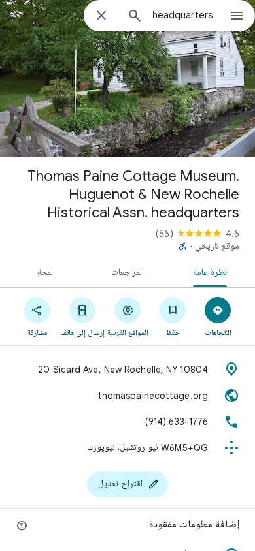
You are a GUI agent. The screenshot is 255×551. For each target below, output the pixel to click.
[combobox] (183, 15)
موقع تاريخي (217, 247)
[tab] (213, 271)
